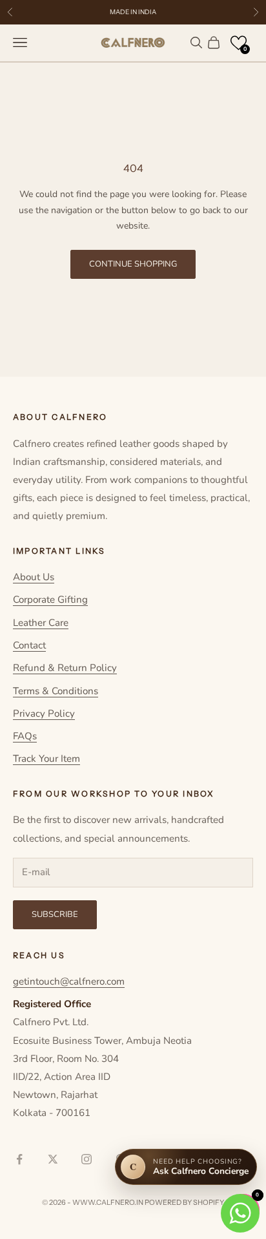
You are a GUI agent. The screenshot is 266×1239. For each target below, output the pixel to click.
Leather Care (40, 622)
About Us (33, 577)
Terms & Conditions (55, 691)
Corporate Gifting (50, 599)
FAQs (25, 736)
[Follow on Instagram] (86, 1159)
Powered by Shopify (184, 1202)
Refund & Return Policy (65, 667)
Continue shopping (133, 264)
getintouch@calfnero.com (69, 981)
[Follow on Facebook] (19, 1159)
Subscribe (55, 914)
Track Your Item (46, 758)
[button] (238, 43)
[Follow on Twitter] (52, 1159)
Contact (29, 645)
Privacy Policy (44, 713)
